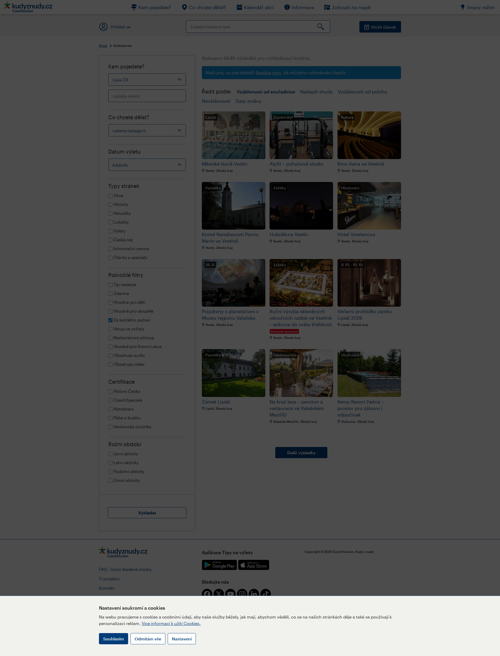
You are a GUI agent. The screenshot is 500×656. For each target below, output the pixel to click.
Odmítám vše (148, 638)
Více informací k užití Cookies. (171, 623)
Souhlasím (113, 638)
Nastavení (182, 638)
